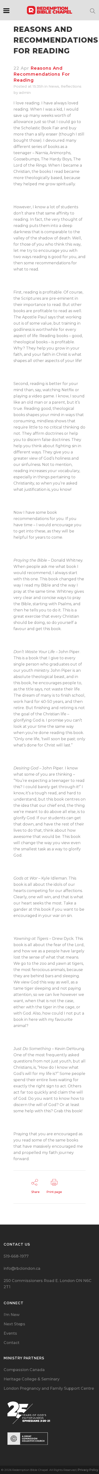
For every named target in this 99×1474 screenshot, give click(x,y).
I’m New (11, 1314)
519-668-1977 (16, 1256)
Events (10, 1333)
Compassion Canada (24, 1369)
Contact (11, 1342)
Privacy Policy (88, 1470)
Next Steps (14, 1324)
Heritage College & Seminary (32, 1379)
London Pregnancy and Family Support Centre (49, 1388)
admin (25, 92)
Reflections (71, 86)
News (54, 86)
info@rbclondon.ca (22, 1268)
